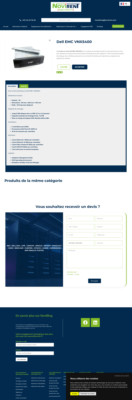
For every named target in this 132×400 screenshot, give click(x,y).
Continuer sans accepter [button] (122, 375)
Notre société (85, 372)
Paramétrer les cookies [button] (88, 393)
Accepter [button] (74, 393)
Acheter (70, 274)
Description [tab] (12, 86)
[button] (49, 40)
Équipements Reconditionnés (22, 373)
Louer (77, 274)
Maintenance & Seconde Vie (37, 373)
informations (69, 372)
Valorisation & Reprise (55, 373)
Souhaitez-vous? (72, 272)
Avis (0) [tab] (24, 86)
